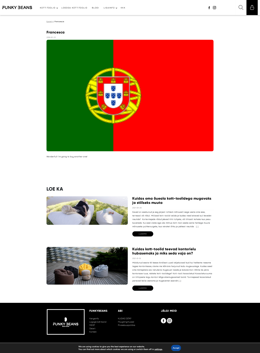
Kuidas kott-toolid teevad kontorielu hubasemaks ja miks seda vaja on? (164, 251)
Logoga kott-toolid (97, 322)
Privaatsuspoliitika (126, 325)
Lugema (143, 234)
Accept (176, 348)
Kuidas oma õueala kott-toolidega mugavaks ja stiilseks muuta (171, 200)
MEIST (92, 325)
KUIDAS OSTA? (124, 318)
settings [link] (158, 349)
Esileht (49, 21)
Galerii (92, 328)
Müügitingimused (126, 322)
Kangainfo (94, 318)
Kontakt (92, 332)
